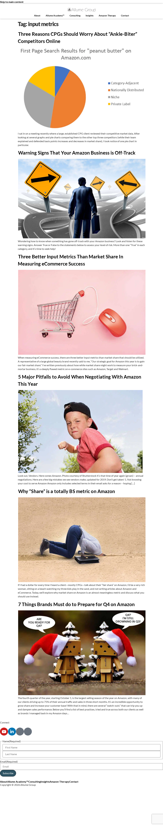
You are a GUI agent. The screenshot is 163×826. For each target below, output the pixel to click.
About (37, 15)
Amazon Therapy (107, 15)
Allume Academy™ (55, 15)
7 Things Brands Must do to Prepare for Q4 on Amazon (76, 604)
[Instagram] (20, 732)
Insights (89, 15)
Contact (125, 15)
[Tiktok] (28, 732)
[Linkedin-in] (12, 732)
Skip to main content (11, 1)
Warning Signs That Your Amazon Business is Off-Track (76, 153)
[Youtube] (4, 732)
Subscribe (8, 773)
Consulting (75, 15)
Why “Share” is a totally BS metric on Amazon (66, 491)
